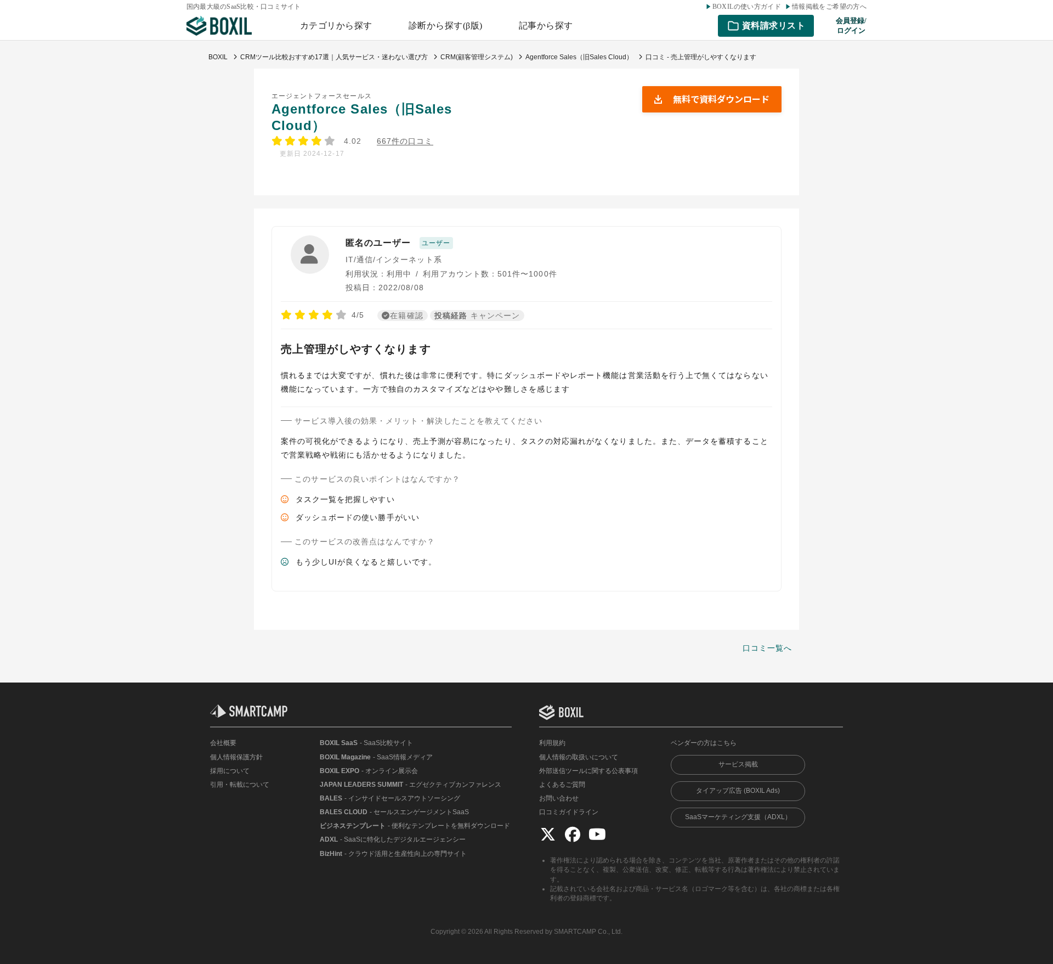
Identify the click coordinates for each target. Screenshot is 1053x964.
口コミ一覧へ (767, 648)
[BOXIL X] (548, 834)
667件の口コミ (405, 141)
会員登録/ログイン (851, 25)
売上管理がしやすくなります (356, 349)
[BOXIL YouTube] (597, 834)
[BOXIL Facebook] (572, 834)
